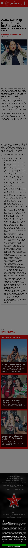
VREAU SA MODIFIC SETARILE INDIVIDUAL (14, 546)
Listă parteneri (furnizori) (5, 542)
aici (7, 531)
